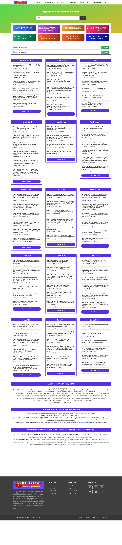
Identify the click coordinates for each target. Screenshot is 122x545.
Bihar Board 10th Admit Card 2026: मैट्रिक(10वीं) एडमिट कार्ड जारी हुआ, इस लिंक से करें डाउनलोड (25, 144)
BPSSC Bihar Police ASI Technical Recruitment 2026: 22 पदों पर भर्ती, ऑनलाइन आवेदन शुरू (94, 135)
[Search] (83, 18)
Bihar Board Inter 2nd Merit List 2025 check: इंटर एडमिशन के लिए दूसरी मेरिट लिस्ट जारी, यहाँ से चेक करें (95, 304)
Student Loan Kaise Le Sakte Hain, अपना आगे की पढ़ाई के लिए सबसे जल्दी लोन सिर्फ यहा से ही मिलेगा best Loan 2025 (95, 168)
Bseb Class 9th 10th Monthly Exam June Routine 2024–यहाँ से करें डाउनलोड (25, 294)
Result (86, 419)
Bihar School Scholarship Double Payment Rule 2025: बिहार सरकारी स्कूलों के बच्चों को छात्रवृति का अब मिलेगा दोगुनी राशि (26, 231)
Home (38, 2)
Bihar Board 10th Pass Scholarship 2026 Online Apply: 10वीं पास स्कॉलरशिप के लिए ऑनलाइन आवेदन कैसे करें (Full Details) (26, 215)
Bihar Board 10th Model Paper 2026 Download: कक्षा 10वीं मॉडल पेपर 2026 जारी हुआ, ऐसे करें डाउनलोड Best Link (60, 137)
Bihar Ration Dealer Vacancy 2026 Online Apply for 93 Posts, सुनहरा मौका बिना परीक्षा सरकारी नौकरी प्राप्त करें (60, 302)
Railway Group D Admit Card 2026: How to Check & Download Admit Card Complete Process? (26, 74)
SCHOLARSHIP (61, 2)
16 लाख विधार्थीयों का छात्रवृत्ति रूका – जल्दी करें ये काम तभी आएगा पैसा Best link (95, 238)
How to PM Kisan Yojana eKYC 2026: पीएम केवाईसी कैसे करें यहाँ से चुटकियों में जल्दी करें (26, 222)
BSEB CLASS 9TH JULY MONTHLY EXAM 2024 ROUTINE (25, 287)
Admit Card (66, 419)
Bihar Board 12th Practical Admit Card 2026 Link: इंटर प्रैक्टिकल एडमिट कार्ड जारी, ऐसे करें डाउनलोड (26, 153)
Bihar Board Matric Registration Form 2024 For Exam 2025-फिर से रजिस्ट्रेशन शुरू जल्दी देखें (60, 237)
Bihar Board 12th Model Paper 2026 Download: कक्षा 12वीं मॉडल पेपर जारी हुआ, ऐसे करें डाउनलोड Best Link (59, 128)
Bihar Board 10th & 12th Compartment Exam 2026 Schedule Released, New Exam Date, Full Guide (59, 106)
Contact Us (88, 517)
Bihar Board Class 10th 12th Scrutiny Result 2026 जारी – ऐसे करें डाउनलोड (58, 98)
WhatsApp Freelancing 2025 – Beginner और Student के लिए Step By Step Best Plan (94, 143)
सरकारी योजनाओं (82, 422)
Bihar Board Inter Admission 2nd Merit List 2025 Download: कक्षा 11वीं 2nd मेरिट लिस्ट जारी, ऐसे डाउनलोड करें (61, 203)
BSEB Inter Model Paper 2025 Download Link (60, 145)
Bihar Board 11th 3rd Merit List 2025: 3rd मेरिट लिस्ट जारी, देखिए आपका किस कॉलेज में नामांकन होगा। (60, 195)
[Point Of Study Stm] (20, 2)
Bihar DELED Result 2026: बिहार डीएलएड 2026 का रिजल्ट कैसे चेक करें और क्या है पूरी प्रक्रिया (26, 82)
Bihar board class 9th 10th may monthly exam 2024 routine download (26, 301)
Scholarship (72, 493)
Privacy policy (103, 517)
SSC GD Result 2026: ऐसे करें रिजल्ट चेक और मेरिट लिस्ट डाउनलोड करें (26, 65)
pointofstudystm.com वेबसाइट (36, 413)
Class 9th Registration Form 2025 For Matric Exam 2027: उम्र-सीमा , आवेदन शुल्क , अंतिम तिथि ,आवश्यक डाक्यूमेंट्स (26, 270)
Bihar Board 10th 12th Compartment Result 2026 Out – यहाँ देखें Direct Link (24, 104)
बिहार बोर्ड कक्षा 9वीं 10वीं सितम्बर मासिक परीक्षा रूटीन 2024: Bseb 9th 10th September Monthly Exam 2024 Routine (26, 279)
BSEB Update (97, 2)
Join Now (105, 47)
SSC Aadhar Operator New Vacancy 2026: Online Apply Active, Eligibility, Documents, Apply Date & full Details (26, 367)
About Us (81, 517)
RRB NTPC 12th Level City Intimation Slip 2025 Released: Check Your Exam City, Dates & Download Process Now (26, 162)
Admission (52, 488)
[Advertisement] (50, 461)
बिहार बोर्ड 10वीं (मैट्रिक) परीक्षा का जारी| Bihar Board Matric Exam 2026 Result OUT (95, 103)
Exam (61, 419)
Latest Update (48, 2)
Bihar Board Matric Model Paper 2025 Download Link (59, 152)
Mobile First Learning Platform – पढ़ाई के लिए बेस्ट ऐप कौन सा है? (95, 150)
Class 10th (73, 2)
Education (49, 415)
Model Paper (84, 2)
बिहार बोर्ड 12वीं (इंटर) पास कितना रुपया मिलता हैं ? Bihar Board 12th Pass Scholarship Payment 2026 (95, 223)
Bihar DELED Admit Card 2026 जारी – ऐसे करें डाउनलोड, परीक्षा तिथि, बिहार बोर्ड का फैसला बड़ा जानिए (26, 96)
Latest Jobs (32, 419)
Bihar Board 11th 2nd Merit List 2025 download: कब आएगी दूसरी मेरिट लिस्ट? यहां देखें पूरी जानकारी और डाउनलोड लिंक (60, 212)
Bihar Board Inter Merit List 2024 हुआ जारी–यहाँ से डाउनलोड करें (60, 228)
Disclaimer (95, 517)
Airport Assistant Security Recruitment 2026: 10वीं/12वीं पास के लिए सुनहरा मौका (25, 89)
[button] (105, 2)
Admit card (52, 490)
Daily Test (72, 488)
